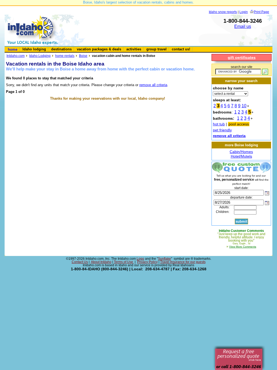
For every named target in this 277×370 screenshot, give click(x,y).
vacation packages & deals (99, 49)
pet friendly (222, 130)
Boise (83, 55)
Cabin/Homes (241, 152)
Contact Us (80, 262)
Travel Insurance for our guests (183, 262)
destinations (61, 49)
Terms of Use (124, 262)
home (12, 49)
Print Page (261, 12)
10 (244, 105)
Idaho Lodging (40, 55)
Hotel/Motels (241, 156)
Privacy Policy (147, 262)
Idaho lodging (34, 49)
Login (243, 12)
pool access (239, 124)
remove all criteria (153, 85)
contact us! (181, 49)
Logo (140, 258)
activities (133, 49)
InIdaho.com (15, 55)
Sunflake (164, 258)
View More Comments (242, 246)
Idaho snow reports (223, 12)
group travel (156, 49)
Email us (242, 26)
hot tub (219, 124)
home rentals (64, 55)
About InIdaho (101, 262)
